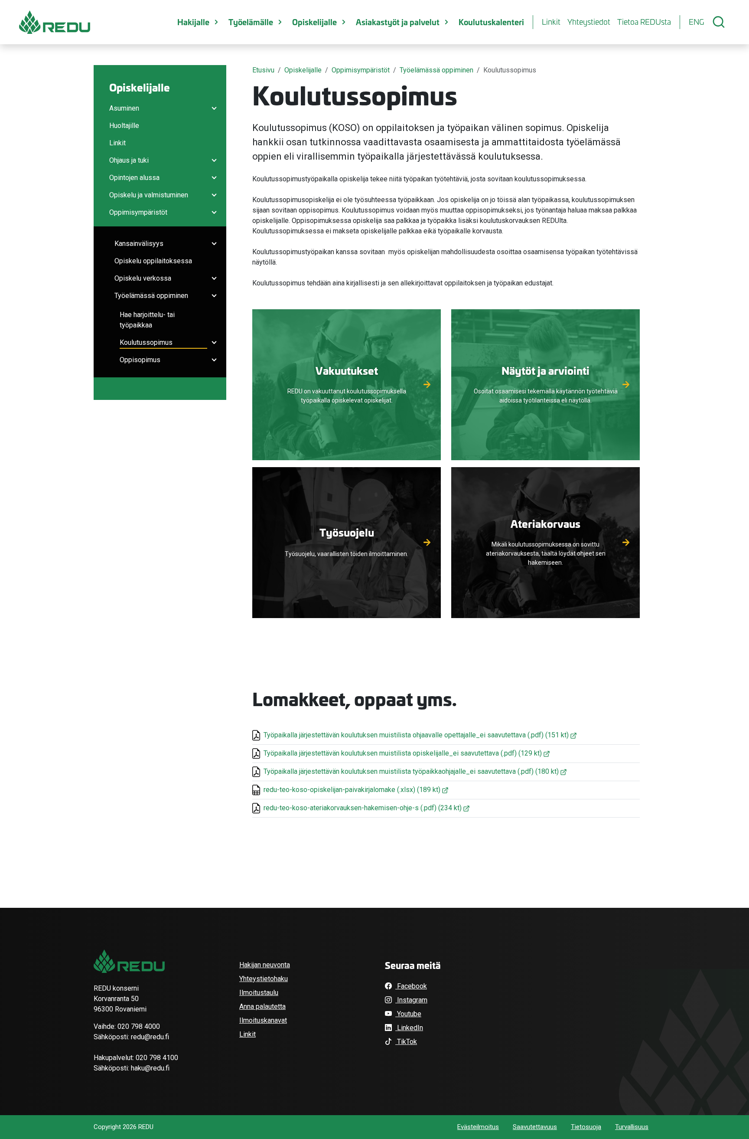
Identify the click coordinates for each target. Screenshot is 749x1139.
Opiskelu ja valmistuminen (148, 195)
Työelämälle (250, 21)
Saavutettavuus (535, 1127)
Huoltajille (124, 125)
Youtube (408, 1014)
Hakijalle (193, 21)
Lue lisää (346, 397)
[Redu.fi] (129, 961)
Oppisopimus (140, 360)
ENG (696, 21)
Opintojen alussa (134, 177)
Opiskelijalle (314, 21)
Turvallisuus (631, 1127)
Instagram (411, 1000)
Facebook (411, 986)
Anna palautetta (262, 1006)
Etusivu (263, 70)
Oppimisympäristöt (138, 212)
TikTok (406, 1042)
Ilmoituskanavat (263, 1020)
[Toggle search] (718, 22)
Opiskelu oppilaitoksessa (153, 261)
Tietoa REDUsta (644, 21)
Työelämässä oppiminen (151, 295)
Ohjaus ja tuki (129, 160)
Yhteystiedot (588, 21)
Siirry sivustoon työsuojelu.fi (346, 551)
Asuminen (124, 108)
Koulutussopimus (146, 342)
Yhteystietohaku (263, 979)
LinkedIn (409, 1028)
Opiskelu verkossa (142, 278)
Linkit (551, 21)
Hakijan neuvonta (264, 965)
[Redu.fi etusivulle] (54, 22)
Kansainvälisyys (138, 243)
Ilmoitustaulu (258, 992)
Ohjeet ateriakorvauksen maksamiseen (545, 559)
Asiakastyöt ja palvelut (398, 21)
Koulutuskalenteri (491, 21)
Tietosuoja (586, 1127)
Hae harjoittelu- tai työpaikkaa (147, 320)
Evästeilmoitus (478, 1127)
